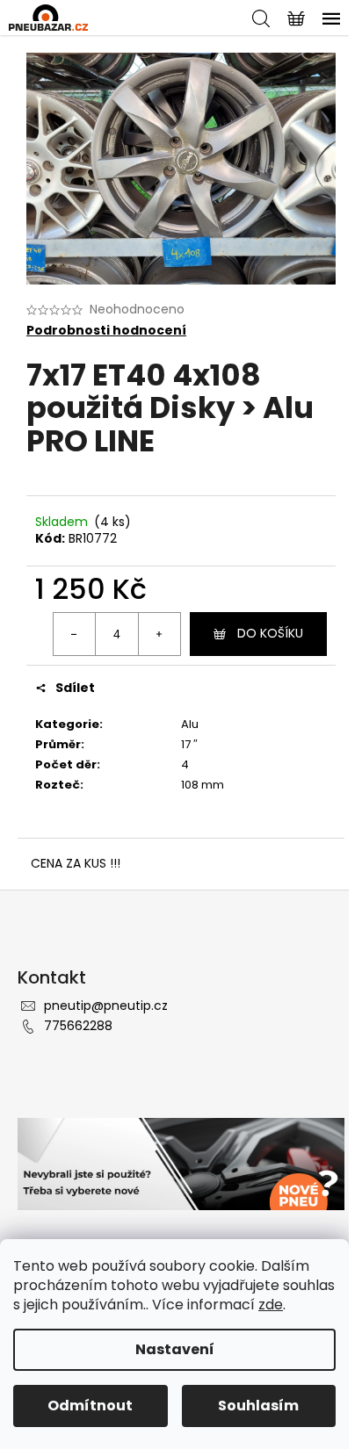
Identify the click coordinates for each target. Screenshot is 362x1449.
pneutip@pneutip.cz (106, 1005)
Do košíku (270, 633)
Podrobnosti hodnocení (106, 330)
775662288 (78, 1025)
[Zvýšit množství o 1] (159, 634)
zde (270, 1304)
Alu (190, 724)
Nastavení (174, 1349)
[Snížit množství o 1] (75, 634)
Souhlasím (258, 1405)
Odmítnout (90, 1405)
